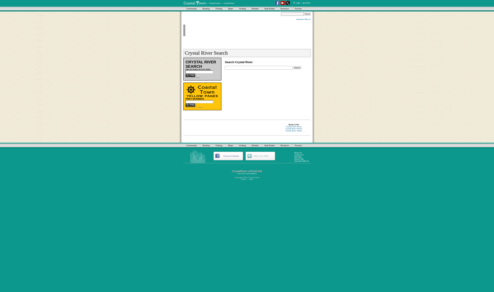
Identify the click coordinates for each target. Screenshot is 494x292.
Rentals (255, 9)
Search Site (299, 159)
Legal (251, 179)
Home (307, 3)
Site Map (298, 157)
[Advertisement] (232, 30)
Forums (298, 9)
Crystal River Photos (294, 129)
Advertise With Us (303, 19)
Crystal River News (294, 127)
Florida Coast (214, 3)
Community (191, 9)
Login (298, 3)
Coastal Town (253, 177)
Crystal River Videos (294, 131)
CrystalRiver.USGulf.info (247, 171)
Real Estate (269, 9)
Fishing (219, 9)
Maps (230, 9)
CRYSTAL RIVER (245, 173)
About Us (298, 153)
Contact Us (298, 155)
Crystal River (229, 3)
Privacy (243, 179)
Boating (206, 9)
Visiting (242, 9)
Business (285, 9)
